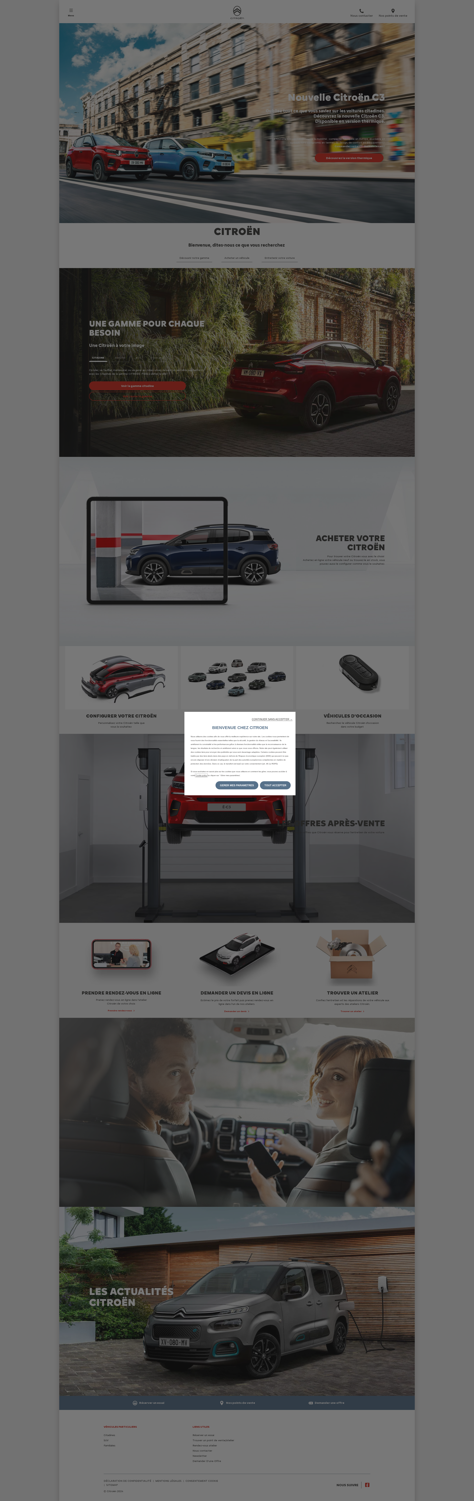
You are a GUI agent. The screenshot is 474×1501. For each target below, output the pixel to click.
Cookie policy (201, 775)
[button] (272, 719)
